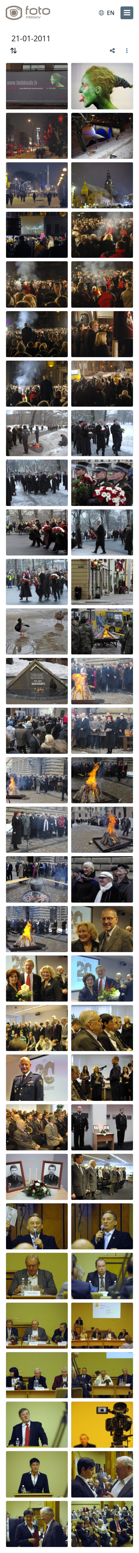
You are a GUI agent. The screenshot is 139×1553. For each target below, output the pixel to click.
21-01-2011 (31, 38)
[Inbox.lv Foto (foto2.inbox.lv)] (35, 13)
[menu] (126, 12)
